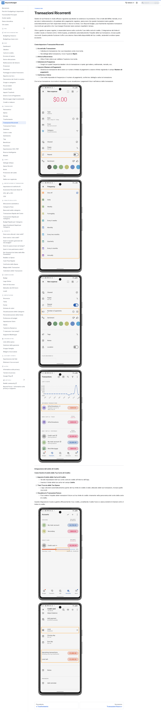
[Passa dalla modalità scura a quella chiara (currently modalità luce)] (136, 2)
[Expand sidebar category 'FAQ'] (24, 28)
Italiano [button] (130, 3)
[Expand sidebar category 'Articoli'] (24, 379)
